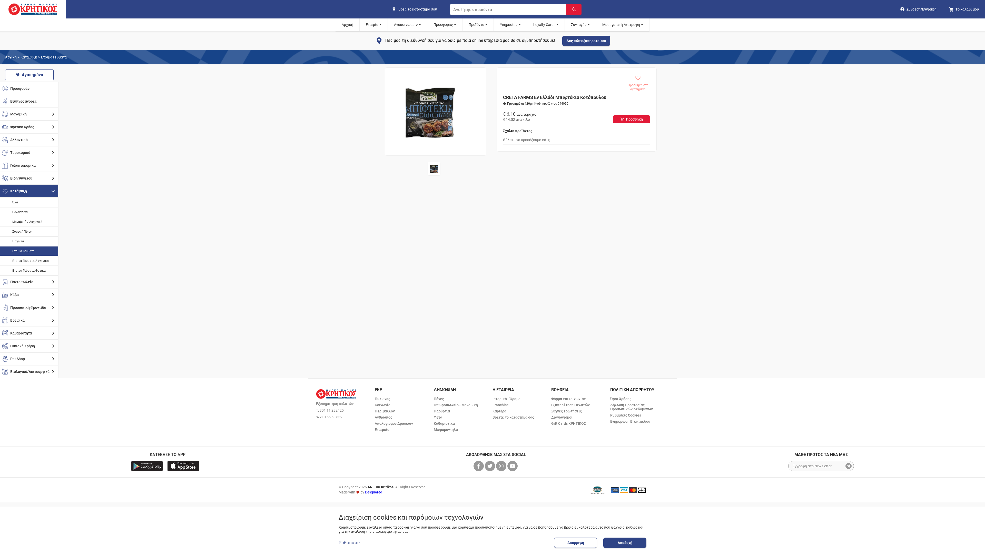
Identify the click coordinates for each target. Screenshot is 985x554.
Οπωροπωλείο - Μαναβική (456, 405)
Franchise (501, 405)
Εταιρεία (382, 430)
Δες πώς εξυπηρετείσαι (586, 41)
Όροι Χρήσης (620, 399)
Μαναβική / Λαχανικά (27, 222)
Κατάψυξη (29, 57)
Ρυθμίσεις (349, 543)
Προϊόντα (476, 25)
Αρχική (347, 25)
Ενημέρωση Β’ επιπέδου (630, 421)
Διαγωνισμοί (562, 417)
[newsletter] (848, 466)
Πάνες (439, 399)
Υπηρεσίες (509, 25)
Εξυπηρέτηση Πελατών (570, 405)
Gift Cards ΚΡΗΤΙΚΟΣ (568, 423)
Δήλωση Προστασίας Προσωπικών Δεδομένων (631, 407)
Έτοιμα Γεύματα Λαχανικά (30, 261)
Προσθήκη (634, 119)
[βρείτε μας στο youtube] (513, 466)
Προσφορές (443, 25)
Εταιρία (372, 25)
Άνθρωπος (383, 417)
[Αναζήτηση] (574, 9)
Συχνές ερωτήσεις (566, 411)
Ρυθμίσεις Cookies (625, 415)
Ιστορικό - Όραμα (506, 399)
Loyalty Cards (544, 25)
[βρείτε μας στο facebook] (479, 466)
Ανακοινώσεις (406, 25)
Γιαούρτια (442, 411)
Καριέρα (499, 411)
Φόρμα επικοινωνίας (568, 399)
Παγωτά (18, 241)
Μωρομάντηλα (446, 430)
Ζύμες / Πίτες (22, 231)
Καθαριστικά (444, 423)
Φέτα (438, 417)
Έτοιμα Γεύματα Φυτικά (29, 270)
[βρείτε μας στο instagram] (501, 466)
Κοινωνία (382, 405)
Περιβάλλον (385, 411)
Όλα (15, 202)
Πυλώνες (382, 399)
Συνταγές (579, 25)
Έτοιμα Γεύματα (54, 57)
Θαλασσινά (20, 212)
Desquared (373, 492)
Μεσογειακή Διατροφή (621, 25)
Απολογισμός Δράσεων (394, 423)
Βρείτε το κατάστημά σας (513, 417)
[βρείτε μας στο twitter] (490, 466)
